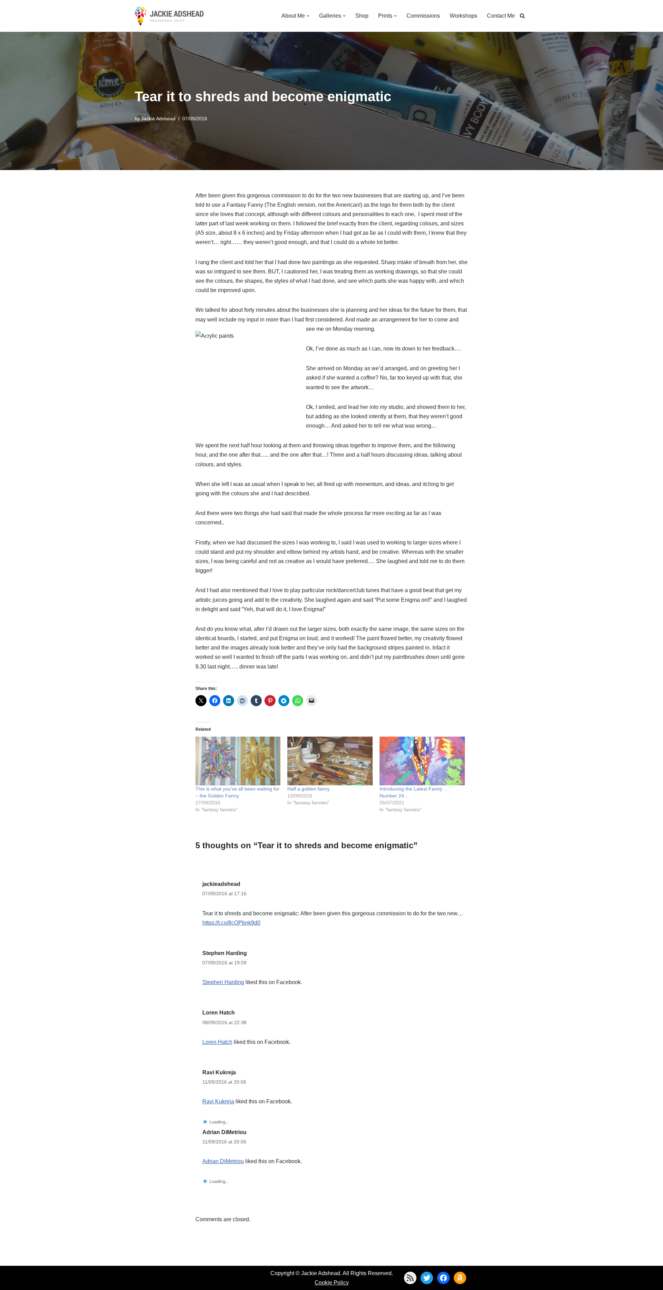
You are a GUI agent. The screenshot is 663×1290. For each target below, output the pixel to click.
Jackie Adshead (158, 118)
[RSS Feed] (410, 1278)
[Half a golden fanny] (330, 761)
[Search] (522, 15)
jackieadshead (221, 884)
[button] (308, 16)
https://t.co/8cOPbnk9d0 (231, 923)
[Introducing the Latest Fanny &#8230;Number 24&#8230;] (422, 761)
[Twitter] (427, 1278)
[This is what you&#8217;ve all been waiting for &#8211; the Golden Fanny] (238, 761)
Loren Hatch (218, 1013)
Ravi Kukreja (219, 1072)
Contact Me (501, 16)
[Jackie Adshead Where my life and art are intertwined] (169, 16)
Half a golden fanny (308, 789)
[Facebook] (443, 1278)
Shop (361, 16)
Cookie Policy (332, 1283)
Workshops (463, 16)
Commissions (423, 16)
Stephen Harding (224, 953)
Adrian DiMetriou (224, 1132)
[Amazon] (460, 1278)
